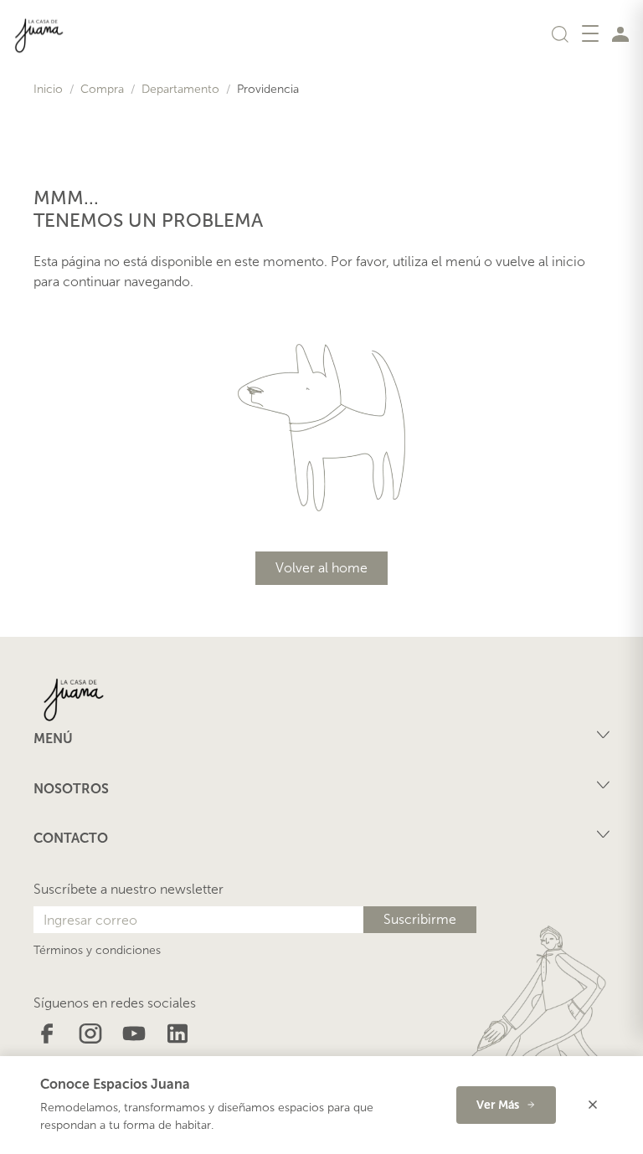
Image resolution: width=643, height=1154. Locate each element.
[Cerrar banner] (593, 1105)
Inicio (48, 89)
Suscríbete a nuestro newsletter (128, 889)
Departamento (180, 89)
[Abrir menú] (590, 33)
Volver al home (321, 568)
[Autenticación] (620, 33)
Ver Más (497, 1105)
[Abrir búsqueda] (560, 33)
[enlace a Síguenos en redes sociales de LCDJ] (46, 1032)
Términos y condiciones (97, 950)
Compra (102, 89)
